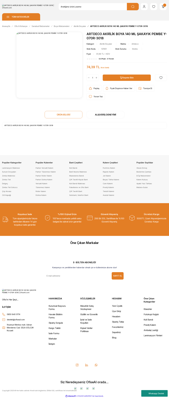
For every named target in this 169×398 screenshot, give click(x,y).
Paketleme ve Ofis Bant (78, 187)
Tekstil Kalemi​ (108, 191)
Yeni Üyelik (117, 306)
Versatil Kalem (41, 183)
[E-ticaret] (84, 396)
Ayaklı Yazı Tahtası (144, 183)
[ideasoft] (70, 396)
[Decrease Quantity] (88, 78)
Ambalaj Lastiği (151, 330)
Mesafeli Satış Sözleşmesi (87, 307)
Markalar (53, 338)
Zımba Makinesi (8, 176)
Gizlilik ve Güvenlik (89, 314)
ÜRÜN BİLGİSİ (63, 114)
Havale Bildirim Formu (55, 316)
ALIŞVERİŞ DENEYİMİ (105, 114)
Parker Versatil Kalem (44, 168)
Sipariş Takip (118, 321)
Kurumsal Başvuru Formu (57, 307)
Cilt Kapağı (6, 195)
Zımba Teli (6, 179)
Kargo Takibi (54, 328)
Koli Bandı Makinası (77, 183)
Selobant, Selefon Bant (78, 195)
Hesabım (116, 316)
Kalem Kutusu (142, 179)
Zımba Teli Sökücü (9, 187)
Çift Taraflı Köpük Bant (78, 179)
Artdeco (135, 44)
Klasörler (148, 309)
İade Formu (54, 333)
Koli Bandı (73, 168)
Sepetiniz (116, 332)
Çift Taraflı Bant (75, 191)
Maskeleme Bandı (76, 176)
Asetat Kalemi (108, 195)
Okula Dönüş (142, 168)
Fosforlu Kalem (109, 168)
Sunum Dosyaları (9, 172)
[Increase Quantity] (96, 78)
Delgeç (5, 183)
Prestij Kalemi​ (108, 187)
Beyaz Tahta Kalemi (111, 179)
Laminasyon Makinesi (11, 168)
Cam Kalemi (108, 183)
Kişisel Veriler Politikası (86, 330)
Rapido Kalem (108, 172)
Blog (114, 337)
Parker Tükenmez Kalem (46, 172)
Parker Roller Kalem (44, 176)
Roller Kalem (41, 191)
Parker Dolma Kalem (44, 179)
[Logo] (28, 6)
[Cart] (163, 6)
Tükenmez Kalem (43, 187)
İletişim (52, 344)
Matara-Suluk (142, 187)
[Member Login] (144, 6)
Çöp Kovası (6, 191)
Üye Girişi (116, 311)
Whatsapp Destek (156, 393)
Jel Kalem (107, 176)
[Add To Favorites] (161, 78)
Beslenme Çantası (144, 172)
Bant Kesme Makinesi (78, 172)
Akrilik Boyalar (106, 44)
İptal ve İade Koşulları (86, 321)
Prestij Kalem (150, 325)
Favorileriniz (117, 327)
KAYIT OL (117, 276)
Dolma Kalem (41, 195)
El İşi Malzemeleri (144, 176)
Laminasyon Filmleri (153, 335)
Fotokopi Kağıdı (151, 314)
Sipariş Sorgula (56, 322)
